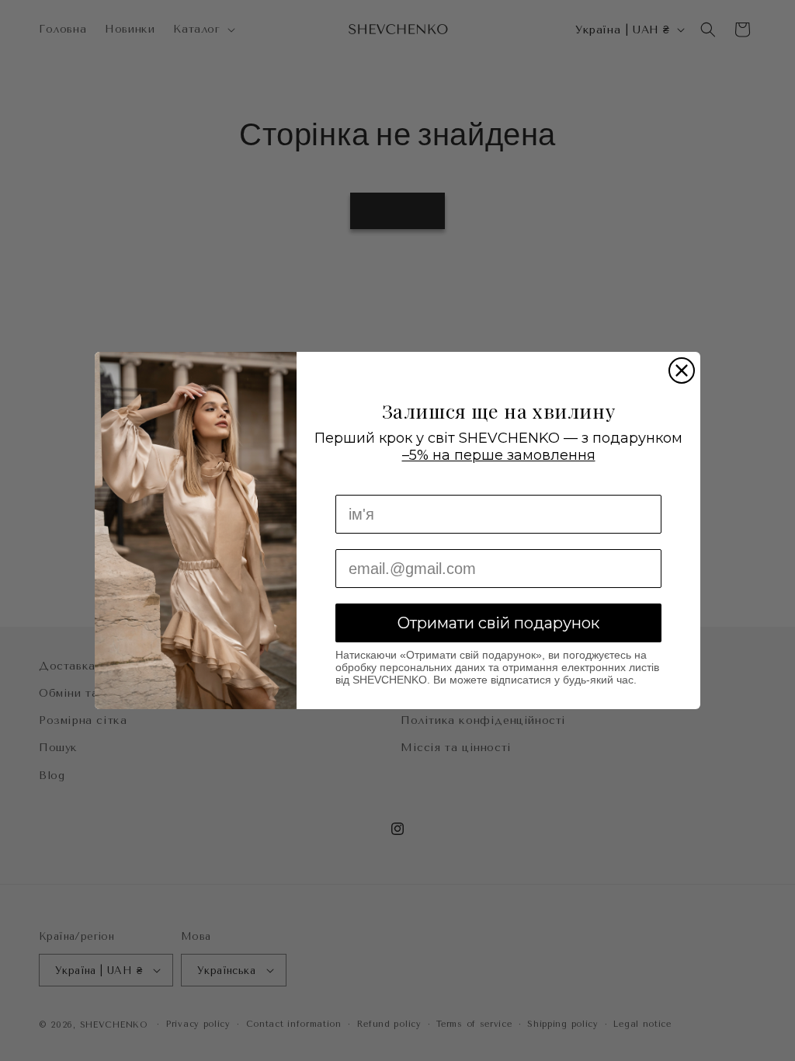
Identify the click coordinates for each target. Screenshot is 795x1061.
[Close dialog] (681, 370)
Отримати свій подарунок (498, 623)
